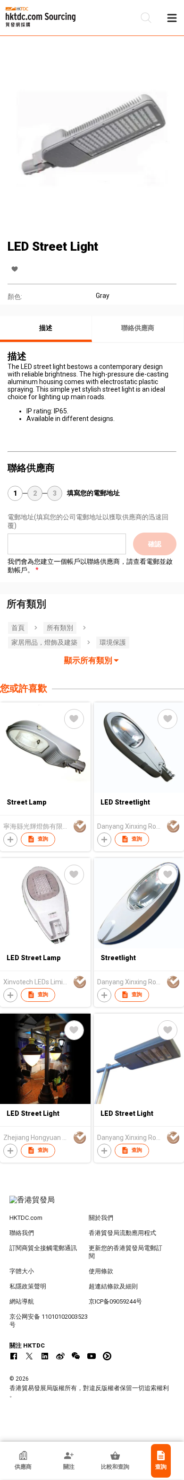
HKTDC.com (25, 1217)
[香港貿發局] (92, 1205)
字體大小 (21, 1271)
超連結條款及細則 (113, 1286)
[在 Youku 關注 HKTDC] (107, 1356)
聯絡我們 (21, 1232)
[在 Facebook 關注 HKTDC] (13, 1356)
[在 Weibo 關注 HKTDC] (60, 1356)
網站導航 (21, 1301)
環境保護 (113, 642)
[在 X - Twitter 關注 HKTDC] (29, 1356)
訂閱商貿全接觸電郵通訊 (43, 1248)
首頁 (18, 627)
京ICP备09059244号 (115, 1301)
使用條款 (101, 1271)
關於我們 (101, 1217)
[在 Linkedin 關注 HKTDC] (45, 1356)
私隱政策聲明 (27, 1286)
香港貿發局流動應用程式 (122, 1232)
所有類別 (60, 627)
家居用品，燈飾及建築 (44, 642)
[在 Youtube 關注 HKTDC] (91, 1356)
